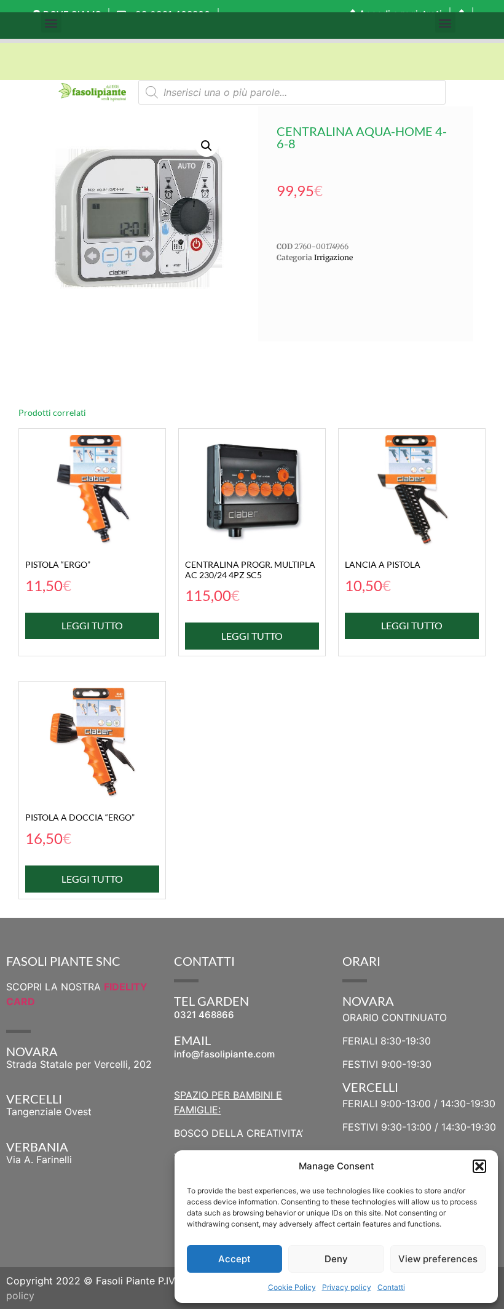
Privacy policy (346, 1287)
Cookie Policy (292, 1287)
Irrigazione (333, 257)
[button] (479, 1166)
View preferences (438, 1259)
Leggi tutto (92, 625)
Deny (336, 1259)
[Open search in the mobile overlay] (292, 92)
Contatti (391, 1287)
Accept (234, 1259)
